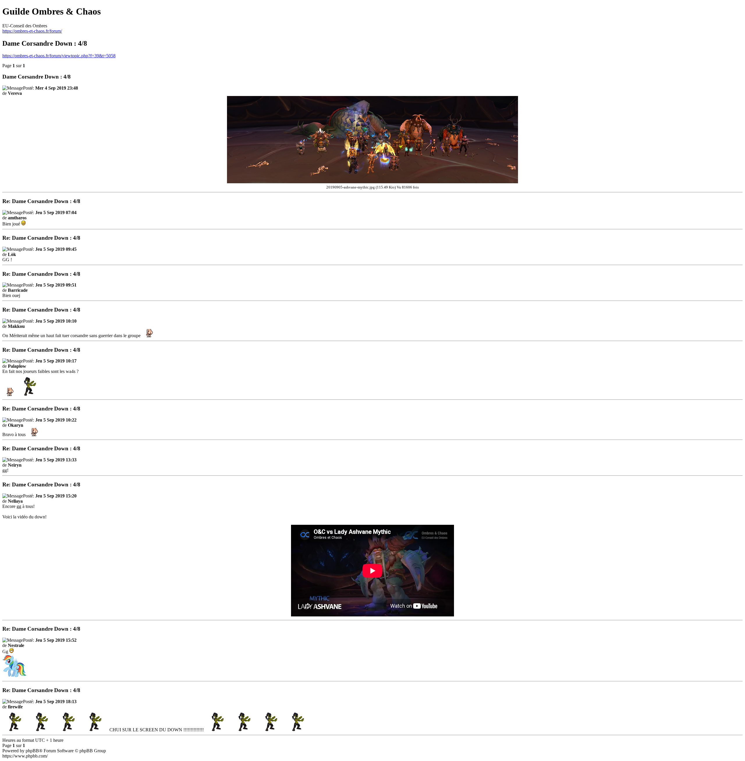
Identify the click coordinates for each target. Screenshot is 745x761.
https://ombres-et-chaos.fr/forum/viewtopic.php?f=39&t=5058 (59, 55)
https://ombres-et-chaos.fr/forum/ (32, 31)
